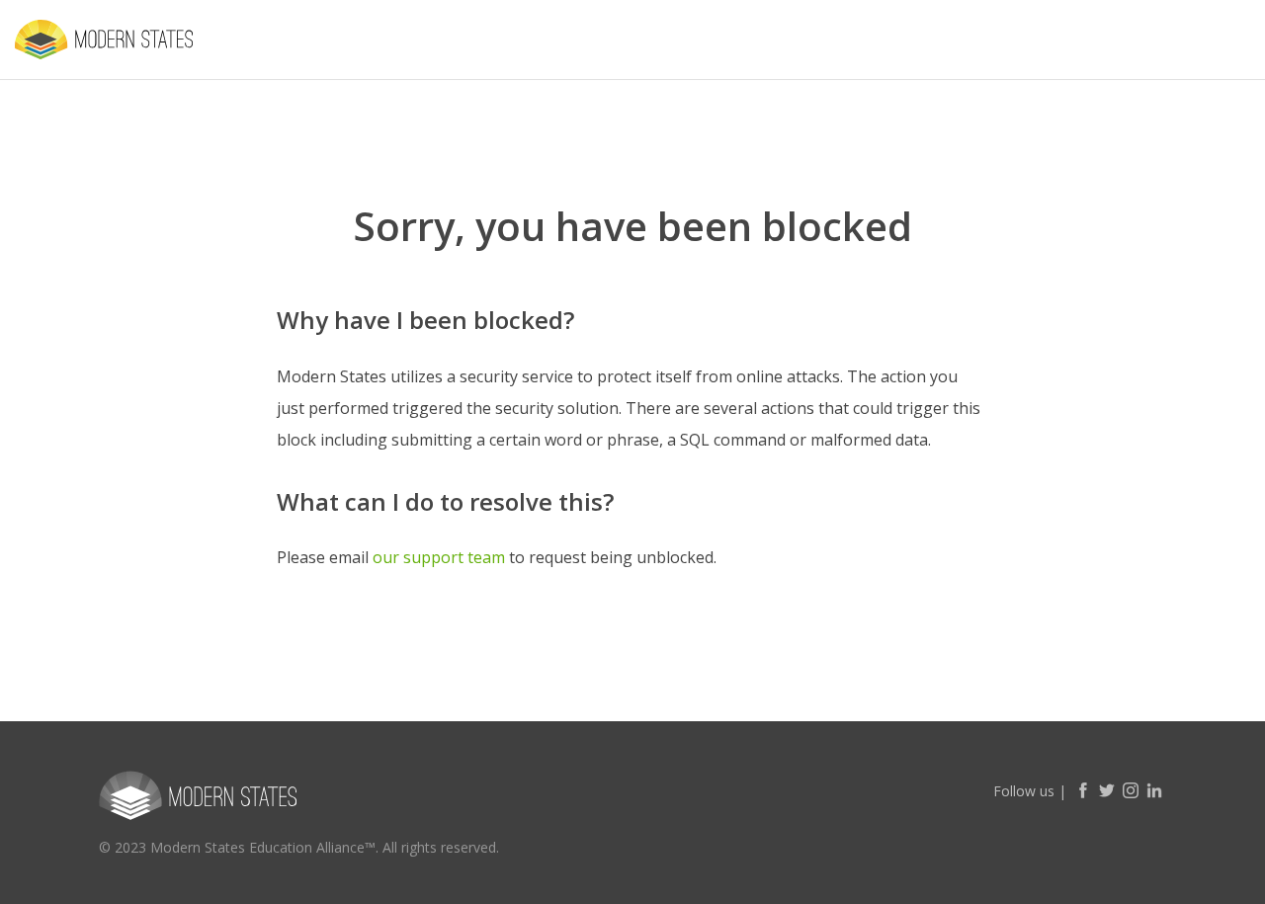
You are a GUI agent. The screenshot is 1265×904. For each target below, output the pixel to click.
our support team (439, 557)
